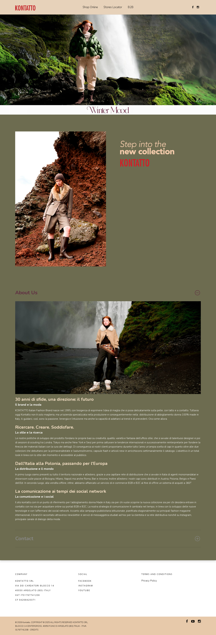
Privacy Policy (149, 580)
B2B (130, 7)
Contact (24, 538)
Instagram (85, 585)
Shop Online (90, 7)
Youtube (84, 590)
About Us (26, 292)
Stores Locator (113, 7)
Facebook (84, 580)
